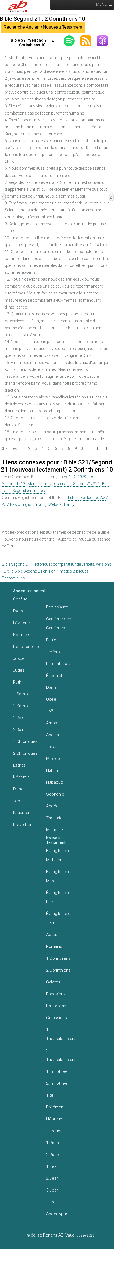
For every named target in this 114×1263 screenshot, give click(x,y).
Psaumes (21, 812)
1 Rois (18, 717)
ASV (103, 497)
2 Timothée (57, 1083)
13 (107, 448)
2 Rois (18, 729)
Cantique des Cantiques (58, 623)
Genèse (20, 599)
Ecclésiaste (57, 607)
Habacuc (54, 782)
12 (98, 448)
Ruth (17, 682)
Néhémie (21, 777)
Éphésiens (56, 993)
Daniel (52, 687)
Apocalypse (57, 1213)
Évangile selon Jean (59, 918)
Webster (55, 504)
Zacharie (54, 817)
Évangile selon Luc (59, 897)
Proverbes (22, 824)
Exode (19, 610)
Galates (53, 982)
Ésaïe (51, 639)
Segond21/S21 (86, 484)
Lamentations (59, 663)
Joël (50, 711)
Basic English (21, 504)
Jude (51, 1202)
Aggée (52, 806)
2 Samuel (21, 705)
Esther (19, 788)
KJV (5, 504)
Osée (51, 699)
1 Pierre (53, 1142)
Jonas (52, 746)
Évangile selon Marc (59, 876)
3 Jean (52, 1190)
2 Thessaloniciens (61, 1055)
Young (41, 504)
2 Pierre (53, 1154)
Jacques (54, 1130)
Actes (51, 934)
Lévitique (21, 622)
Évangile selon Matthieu (59, 855)
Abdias (52, 734)
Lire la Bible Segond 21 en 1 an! (30, 571)
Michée (53, 758)
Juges (19, 670)
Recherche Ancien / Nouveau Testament (42, 27)
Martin (33, 484)
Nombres (21, 634)
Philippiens (56, 1005)
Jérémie (54, 651)
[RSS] (88, 40)
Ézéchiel (54, 675)
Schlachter (89, 497)
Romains (54, 946)
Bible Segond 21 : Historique (26, 564)
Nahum (52, 770)
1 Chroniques (25, 741)
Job (16, 800)
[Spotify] (72, 40)
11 (89, 448)
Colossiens (56, 1017)
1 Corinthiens (58, 958)
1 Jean (52, 1166)
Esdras (19, 765)
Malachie (54, 829)
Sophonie (55, 794)
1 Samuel (21, 694)
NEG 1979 (77, 477)
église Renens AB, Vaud (53, 1235)
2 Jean (52, 1178)
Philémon (54, 1107)
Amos (51, 722)
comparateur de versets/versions (82, 564)
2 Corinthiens (58, 970)
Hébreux (54, 1118)
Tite (49, 1095)
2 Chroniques (25, 753)
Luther (73, 497)
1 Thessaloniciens (61, 1034)
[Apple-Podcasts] (105, 40)
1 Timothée (57, 1071)
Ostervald (62, 484)
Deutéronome (26, 646)
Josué (19, 658)
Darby (46, 484)
